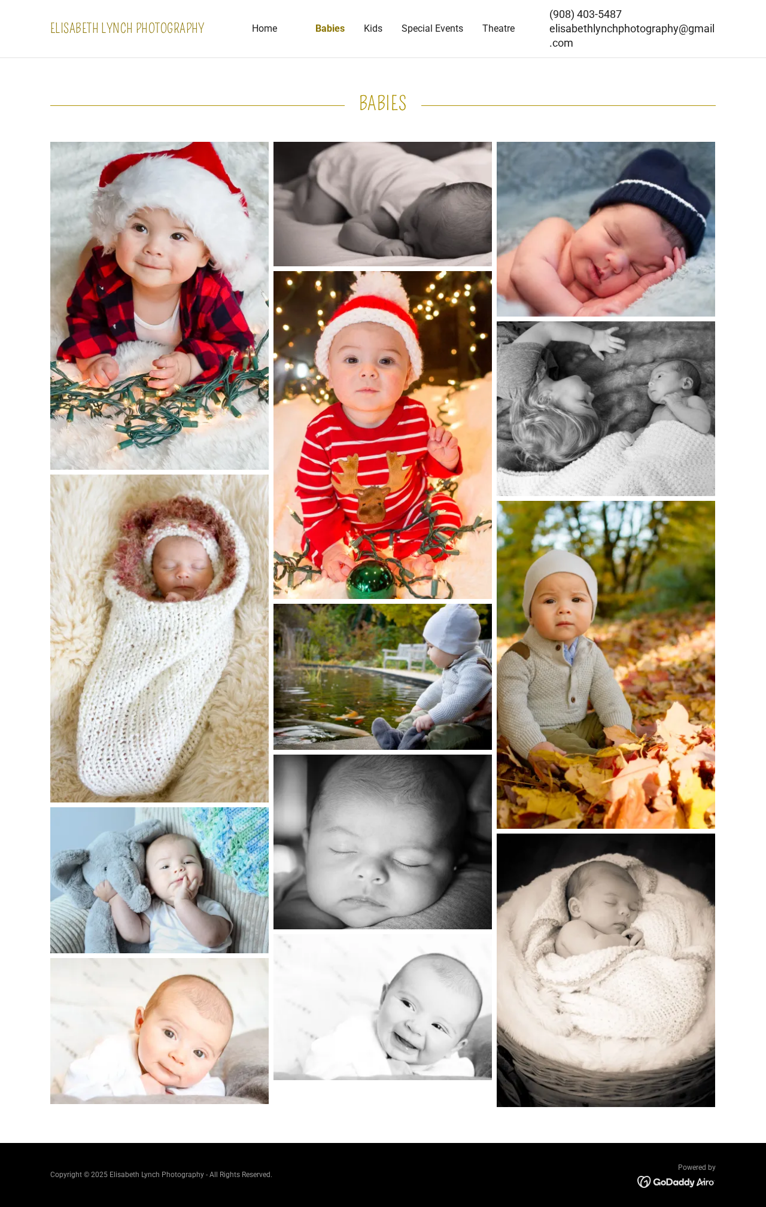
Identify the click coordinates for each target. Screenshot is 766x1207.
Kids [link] (373, 28)
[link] (133, 29)
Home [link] (264, 28)
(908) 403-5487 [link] (585, 14)
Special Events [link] (432, 28)
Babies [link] (330, 28)
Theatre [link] (498, 28)
